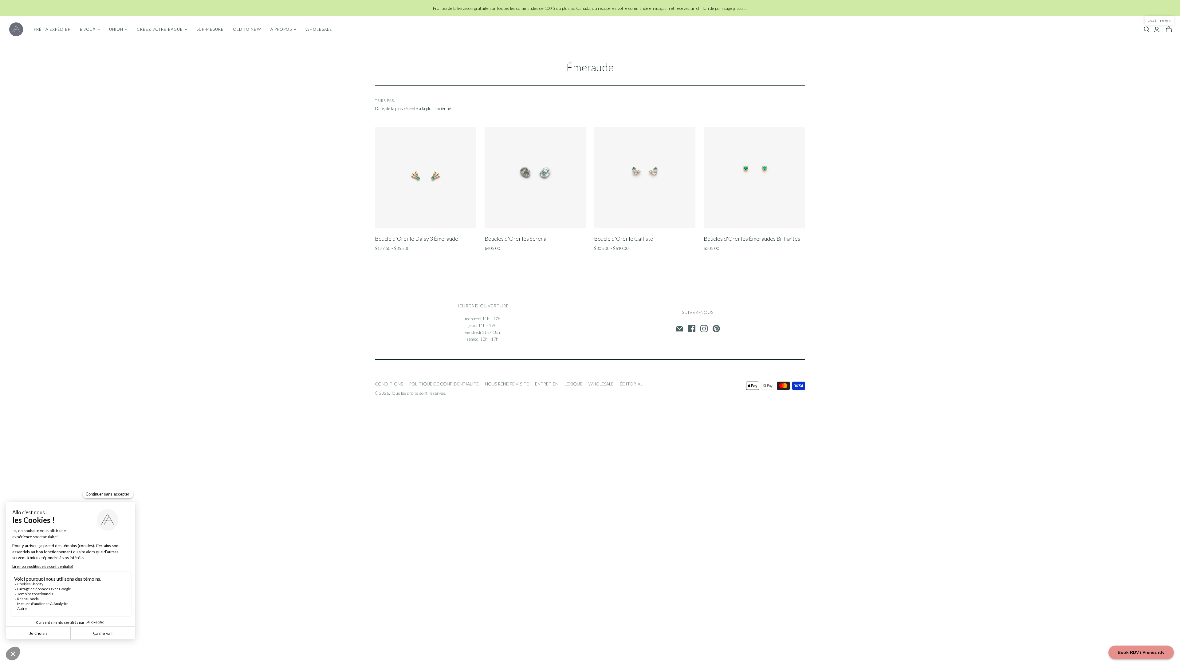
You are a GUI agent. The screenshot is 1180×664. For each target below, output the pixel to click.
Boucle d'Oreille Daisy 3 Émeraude (416, 238)
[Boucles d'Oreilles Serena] (535, 177)
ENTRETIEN (546, 383)
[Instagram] (704, 328)
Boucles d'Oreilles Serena (515, 238)
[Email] (679, 328)
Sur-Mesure (210, 29)
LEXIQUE (573, 383)
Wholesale (318, 29)
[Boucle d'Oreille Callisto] (644, 177)
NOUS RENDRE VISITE (507, 383)
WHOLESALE (601, 383)
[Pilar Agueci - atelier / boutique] (16, 29)
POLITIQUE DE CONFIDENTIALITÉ (444, 383)
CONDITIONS (389, 383)
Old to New (247, 29)
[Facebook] (691, 328)
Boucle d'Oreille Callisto (623, 238)
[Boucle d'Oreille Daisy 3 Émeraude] (425, 177)
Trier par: (385, 100)
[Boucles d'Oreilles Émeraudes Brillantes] (754, 177)
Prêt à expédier (52, 29)
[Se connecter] (1157, 29)
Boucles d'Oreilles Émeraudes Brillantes (752, 238)
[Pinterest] (716, 328)
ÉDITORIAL (631, 383)
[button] (1159, 20)
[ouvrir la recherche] (1147, 29)
